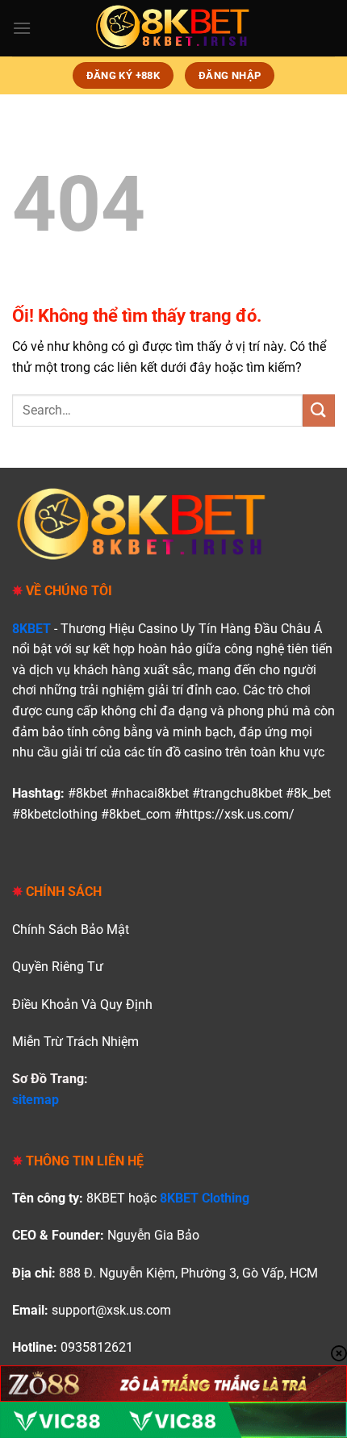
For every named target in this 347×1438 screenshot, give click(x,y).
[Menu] (21, 28)
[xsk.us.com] (173, 28)
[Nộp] (319, 410)
